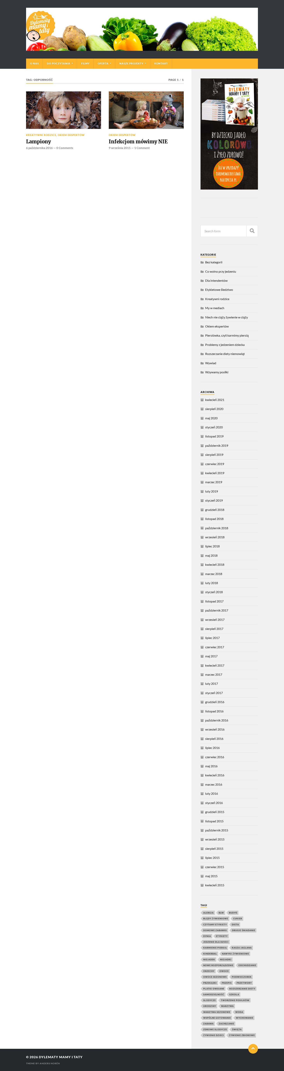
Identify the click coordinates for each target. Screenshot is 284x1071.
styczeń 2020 (214, 427)
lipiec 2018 (212, 546)
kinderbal (210, 953)
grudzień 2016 (214, 702)
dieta (235, 924)
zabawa (208, 1023)
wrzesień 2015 (214, 839)
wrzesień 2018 (214, 537)
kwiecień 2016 (214, 775)
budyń (233, 912)
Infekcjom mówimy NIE (138, 142)
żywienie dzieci (213, 1035)
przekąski (210, 983)
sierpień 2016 (214, 738)
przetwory (244, 983)
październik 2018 (216, 528)
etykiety (222, 936)
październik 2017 (216, 610)
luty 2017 (211, 683)
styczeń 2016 (214, 803)
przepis (227, 983)
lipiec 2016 (212, 747)
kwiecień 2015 (214, 885)
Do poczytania (58, 63)
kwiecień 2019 (214, 473)
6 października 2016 (39, 148)
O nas (34, 63)
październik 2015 (216, 830)
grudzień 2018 (214, 509)
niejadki (225, 959)
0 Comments (64, 148)
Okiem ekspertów (71, 135)
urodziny (209, 1006)
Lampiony (38, 142)
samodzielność (213, 994)
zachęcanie (226, 1023)
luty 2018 (211, 583)
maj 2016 (211, 766)
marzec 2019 (213, 482)
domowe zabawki (215, 930)
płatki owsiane (213, 988)
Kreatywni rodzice (41, 135)
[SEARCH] (252, 231)
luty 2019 (211, 491)
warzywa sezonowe (216, 1012)
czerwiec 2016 (214, 757)
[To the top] (253, 1049)
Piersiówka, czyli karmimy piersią (227, 335)
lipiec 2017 (212, 638)
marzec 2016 (213, 784)
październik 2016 (216, 720)
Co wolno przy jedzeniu (220, 271)
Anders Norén (50, 1063)
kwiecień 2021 (214, 400)
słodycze (209, 1000)
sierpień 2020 (214, 409)
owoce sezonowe (215, 977)
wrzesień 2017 (214, 619)
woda (239, 1012)
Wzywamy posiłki (216, 372)
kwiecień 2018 (214, 564)
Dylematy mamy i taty (61, 1057)
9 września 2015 (120, 148)
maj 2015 (211, 876)
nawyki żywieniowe (235, 953)
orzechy (208, 971)
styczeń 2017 (214, 693)
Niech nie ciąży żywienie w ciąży (226, 317)
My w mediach (214, 308)
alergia (208, 912)
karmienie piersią (215, 947)
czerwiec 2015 (214, 867)
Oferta (103, 63)
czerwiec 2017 (214, 647)
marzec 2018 (213, 574)
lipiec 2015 (212, 857)
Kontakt (161, 63)
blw (221, 912)
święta (237, 1029)
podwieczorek (242, 977)
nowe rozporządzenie (218, 965)
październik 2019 (216, 445)
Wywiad (210, 363)
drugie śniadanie (243, 930)
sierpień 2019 (214, 454)
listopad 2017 (214, 601)
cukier (237, 918)
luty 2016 (211, 793)
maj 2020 (211, 418)
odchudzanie (247, 965)
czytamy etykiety (215, 924)
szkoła (234, 994)
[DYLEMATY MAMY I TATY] (142, 29)
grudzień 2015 (214, 812)
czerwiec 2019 (214, 464)
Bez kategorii (213, 262)
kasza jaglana (242, 947)
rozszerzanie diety (242, 988)
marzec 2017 (213, 674)
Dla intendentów (216, 280)
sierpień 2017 (214, 628)
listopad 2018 (214, 519)
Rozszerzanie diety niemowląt (225, 354)
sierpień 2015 (214, 848)
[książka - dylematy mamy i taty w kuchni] (229, 188)
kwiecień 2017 (214, 665)
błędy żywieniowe (215, 918)
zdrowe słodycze (215, 1029)
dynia (207, 936)
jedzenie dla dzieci (216, 942)
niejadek (209, 959)
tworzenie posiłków (235, 1000)
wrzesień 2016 (214, 729)
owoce (224, 971)
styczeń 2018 (214, 592)
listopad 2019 (214, 436)
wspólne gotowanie (217, 1018)
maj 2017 (211, 656)
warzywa (227, 1006)
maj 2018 (211, 555)
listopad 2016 (214, 711)
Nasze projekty (131, 63)
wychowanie (244, 1018)
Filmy (85, 63)
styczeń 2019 (214, 500)
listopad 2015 (214, 821)
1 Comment (142, 148)
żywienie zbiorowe (242, 1035)
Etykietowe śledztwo (219, 289)
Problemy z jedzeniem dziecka (225, 344)
